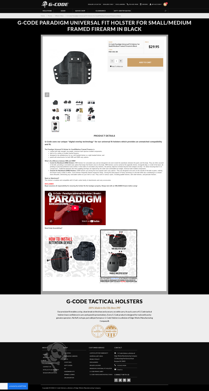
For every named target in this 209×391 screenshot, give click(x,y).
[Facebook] (116, 380)
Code (110, 49)
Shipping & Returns (96, 356)
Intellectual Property (51, 369)
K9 (65, 368)
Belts (66, 359)
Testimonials (47, 363)
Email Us (120, 369)
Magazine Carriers (71, 356)
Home (45, 354)
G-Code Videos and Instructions (101, 374)
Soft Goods (68, 365)
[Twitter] (120, 380)
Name (110, 42)
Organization (69, 377)
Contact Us (47, 366)
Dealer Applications (50, 372)
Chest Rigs (68, 362)
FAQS (44, 360)
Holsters (47, 11)
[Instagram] (124, 380)
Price (147, 42)
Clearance (101, 11)
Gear (63, 11)
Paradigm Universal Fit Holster (101, 368)
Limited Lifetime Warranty (99, 353)
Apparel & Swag (69, 374)
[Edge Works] (55, 4)
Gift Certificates (122, 11)
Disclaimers (120, 4)
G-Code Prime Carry (96, 371)
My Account (156, 4)
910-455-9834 (133, 4)
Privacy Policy (95, 359)
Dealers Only (108, 4)
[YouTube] (129, 380)
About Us (46, 357)
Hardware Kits (69, 371)
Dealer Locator (94, 4)
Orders (145, 4)
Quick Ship (80, 11)
